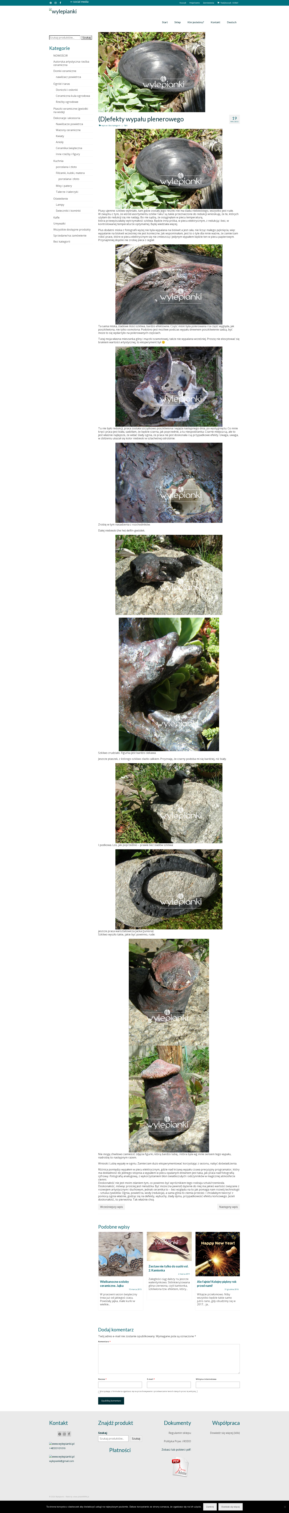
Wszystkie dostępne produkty (72, 229)
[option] (121, 1273)
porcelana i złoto (66, 167)
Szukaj (86, 37)
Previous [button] (101, 1276)
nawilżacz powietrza (68, 77)
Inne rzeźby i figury (68, 154)
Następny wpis (228, 1207)
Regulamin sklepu (180, 1433)
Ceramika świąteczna (69, 148)
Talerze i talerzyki (67, 192)
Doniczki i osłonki (67, 90)
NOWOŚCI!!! (60, 55)
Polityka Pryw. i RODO (177, 1441)
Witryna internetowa (206, 1379)
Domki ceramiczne (64, 71)
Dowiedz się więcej (230, 1506)
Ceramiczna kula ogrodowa (73, 96)
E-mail (151, 1379)
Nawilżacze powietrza (69, 124)
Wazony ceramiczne (68, 130)
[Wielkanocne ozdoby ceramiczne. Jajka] (120, 1254)
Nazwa (102, 1379)
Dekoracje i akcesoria (66, 118)
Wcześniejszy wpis (111, 1207)
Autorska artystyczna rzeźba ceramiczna (71, 63)
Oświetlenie (60, 198)
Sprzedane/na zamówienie (69, 235)
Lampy (60, 204)
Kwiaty (60, 136)
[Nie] (284, 1506)
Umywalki (59, 223)
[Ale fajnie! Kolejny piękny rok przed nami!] (217, 1254)
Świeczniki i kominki (68, 210)
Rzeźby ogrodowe (67, 102)
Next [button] (237, 1276)
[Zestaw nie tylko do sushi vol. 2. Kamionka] (169, 1246)
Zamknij (210, 1506)
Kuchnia (58, 161)
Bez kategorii (114, 125)
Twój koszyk (229, 3)
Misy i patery (64, 186)
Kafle (56, 217)
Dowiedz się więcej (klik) (225, 1433)
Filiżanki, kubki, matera (70, 173)
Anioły (60, 142)
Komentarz (104, 1341)
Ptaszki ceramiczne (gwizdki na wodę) (70, 110)
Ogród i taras (61, 84)
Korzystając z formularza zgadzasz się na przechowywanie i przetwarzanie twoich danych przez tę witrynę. (149, 1391)
